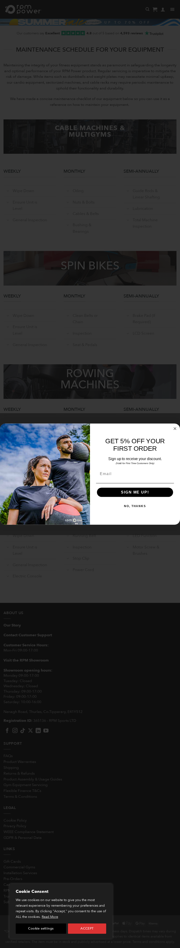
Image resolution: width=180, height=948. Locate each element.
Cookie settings (40, 928)
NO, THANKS (135, 506)
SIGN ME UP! (135, 492)
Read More (50, 917)
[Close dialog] (175, 428)
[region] (60, 911)
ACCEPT (87, 928)
